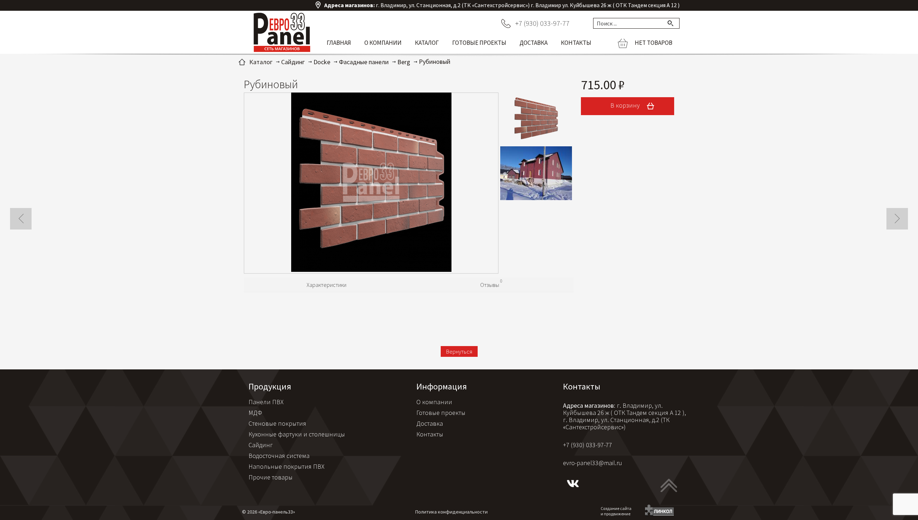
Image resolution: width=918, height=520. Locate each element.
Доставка (534, 43)
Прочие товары (271, 477)
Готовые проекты (479, 43)
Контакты (576, 43)
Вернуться (459, 351)
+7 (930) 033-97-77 (542, 23)
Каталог (427, 43)
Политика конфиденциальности (451, 512)
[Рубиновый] (371, 183)
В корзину (625, 105)
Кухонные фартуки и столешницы (297, 434)
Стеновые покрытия (277, 423)
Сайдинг (261, 445)
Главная (339, 43)
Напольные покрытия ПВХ (287, 466)
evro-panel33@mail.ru (592, 463)
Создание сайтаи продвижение (616, 511)
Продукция (270, 386)
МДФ (255, 412)
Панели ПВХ (266, 402)
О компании (383, 43)
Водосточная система (279, 456)
